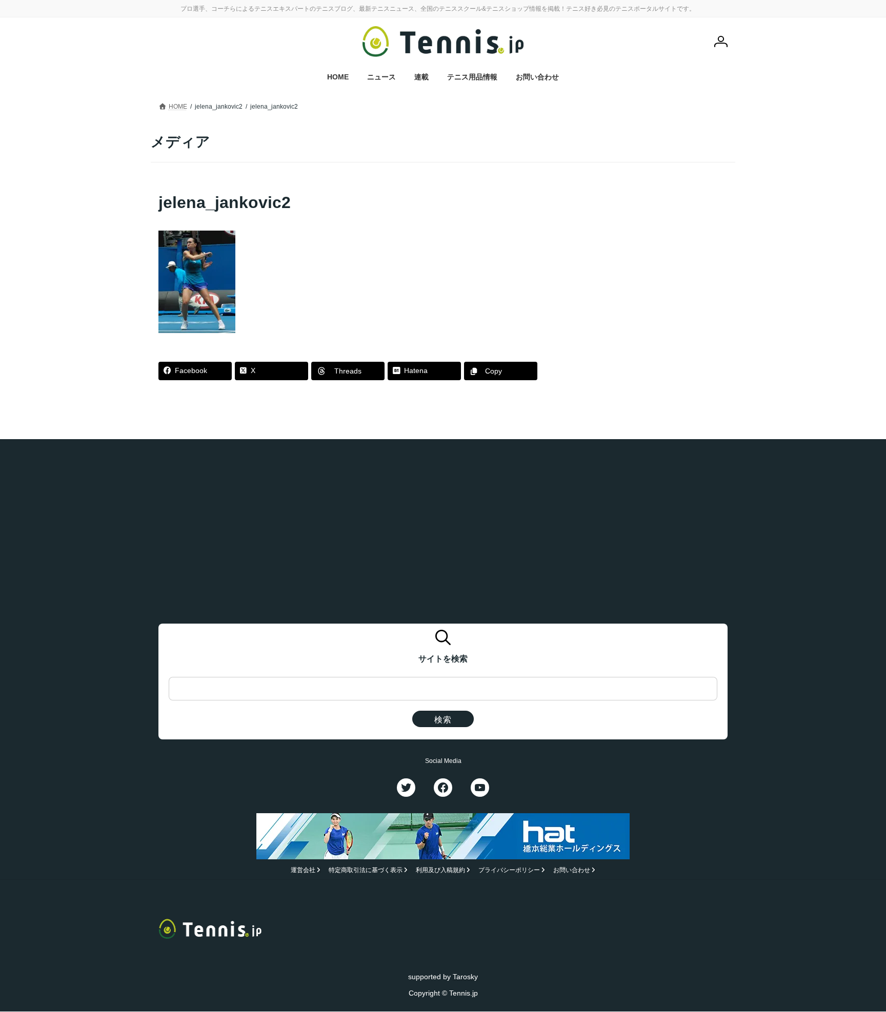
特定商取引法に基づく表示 (365, 870)
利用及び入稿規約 (440, 870)
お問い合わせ (571, 870)
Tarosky (465, 977)
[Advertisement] (649, 255)
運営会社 (303, 870)
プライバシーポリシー (509, 870)
